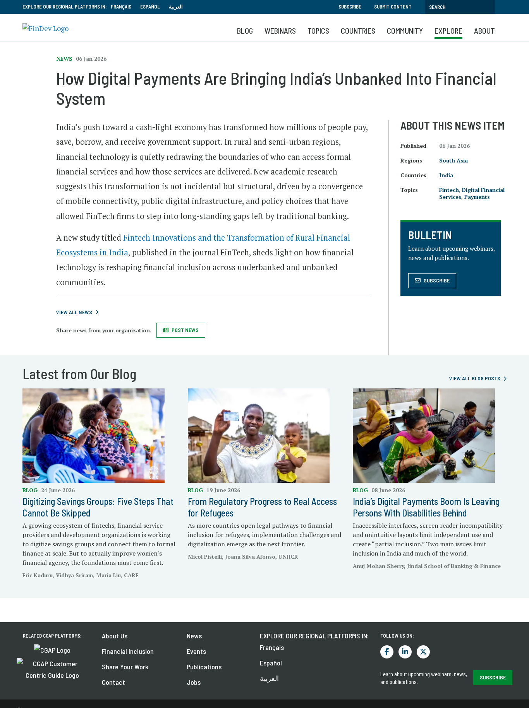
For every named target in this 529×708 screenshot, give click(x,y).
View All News (74, 312)
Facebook (386, 651)
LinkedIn (405, 651)
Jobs (194, 682)
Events (196, 651)
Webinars (280, 30)
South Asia (453, 160)
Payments (477, 196)
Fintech (449, 189)
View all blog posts (474, 378)
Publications (204, 666)
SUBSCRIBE (493, 677)
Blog (245, 30)
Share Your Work (125, 666)
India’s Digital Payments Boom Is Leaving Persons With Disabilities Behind (426, 507)
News (194, 635)
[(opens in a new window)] (52, 649)
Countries (358, 30)
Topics (318, 30)
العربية (176, 6)
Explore (448, 30)
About (484, 30)
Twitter (423, 651)
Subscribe (349, 6)
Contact (113, 682)
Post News (185, 330)
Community (405, 30)
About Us (114, 635)
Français (121, 6)
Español (150, 6)
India (446, 175)
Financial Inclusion (128, 651)
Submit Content (393, 6)
